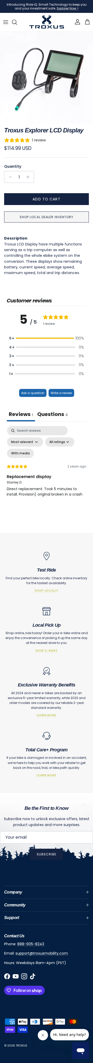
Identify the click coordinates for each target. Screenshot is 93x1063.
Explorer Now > (68, 8)
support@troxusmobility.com (42, 953)
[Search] (17, 22)
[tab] (52, 414)
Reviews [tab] (21, 414)
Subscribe (46, 854)
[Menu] (5, 22)
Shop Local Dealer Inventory (46, 217)
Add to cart (46, 199)
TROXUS (21, 1045)
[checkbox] (20, 453)
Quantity (12, 166)
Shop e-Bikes (46, 650)
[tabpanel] (46, 470)
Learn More (46, 715)
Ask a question (32, 393)
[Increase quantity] (29, 177)
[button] (46, 338)
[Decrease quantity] (8, 177)
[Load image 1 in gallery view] (46, 77)
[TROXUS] (46, 22)
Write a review (61, 393)
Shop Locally (46, 590)
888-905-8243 (30, 944)
